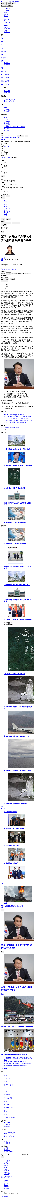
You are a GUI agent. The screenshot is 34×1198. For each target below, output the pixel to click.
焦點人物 (7, 91)
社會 (2, 48)
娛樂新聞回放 (5, 78)
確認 (2, 231)
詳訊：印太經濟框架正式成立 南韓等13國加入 (18, 416)
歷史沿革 (7, 125)
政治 (2, 41)
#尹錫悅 (16, 138)
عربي (5, 1169)
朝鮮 (2, 54)
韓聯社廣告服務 (9, 101)
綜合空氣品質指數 (6, 157)
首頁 (5, 117)
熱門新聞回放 (5, 74)
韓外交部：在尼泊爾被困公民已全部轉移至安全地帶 (17, 1026)
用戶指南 (7, 130)
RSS (5, 107)
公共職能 (7, 121)
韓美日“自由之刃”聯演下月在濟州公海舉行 (17, 1063)
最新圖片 (7, 63)
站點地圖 (7, 111)
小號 (7, 284)
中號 (7, 286)
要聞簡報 (7, 1126)
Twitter (6, 30)
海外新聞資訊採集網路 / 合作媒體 (14, 127)
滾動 (2, 38)
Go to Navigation (14, 1)
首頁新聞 (3, 994)
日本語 (6, 1167)
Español (6, 1170)
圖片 (2, 61)
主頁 (2, 1068)
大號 (7, 288)
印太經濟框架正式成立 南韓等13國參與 (16, 418)
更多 (2, 807)
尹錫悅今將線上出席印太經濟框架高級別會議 (18, 420)
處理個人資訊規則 (6, 1177)
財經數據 (7, 92)
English (6, 1165)
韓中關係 (3, 58)
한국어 (6, 1164)
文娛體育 (3, 51)
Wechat (6, 27)
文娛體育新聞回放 (9, 1117)
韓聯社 (3, 139)
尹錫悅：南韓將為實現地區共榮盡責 (15, 415)
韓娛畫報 (7, 65)
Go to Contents (5, 1)
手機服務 (7, 109)
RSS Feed (7, 32)
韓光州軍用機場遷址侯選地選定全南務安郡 (14, 1054)
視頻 (2, 68)
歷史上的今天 (5, 84)
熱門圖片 (3, 808)
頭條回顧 (3, 71)
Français (6, 1172)
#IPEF (2, 138)
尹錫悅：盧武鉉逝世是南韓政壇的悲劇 (16, 422)
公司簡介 (7, 119)
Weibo (6, 25)
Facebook (7, 28)
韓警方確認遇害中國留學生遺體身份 (15, 1065)
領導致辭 (7, 123)
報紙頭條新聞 (5, 81)
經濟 (2, 45)
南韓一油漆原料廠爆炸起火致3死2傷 (12, 906)
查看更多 (6, 146)
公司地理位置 (8, 128)
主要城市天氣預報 (9, 99)
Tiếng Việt (7, 1174)
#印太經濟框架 (9, 138)
